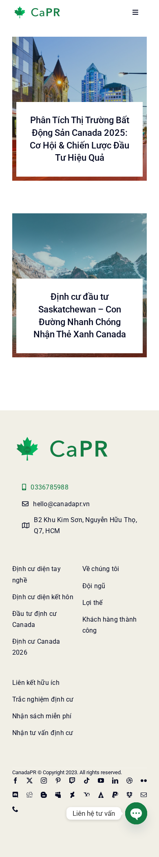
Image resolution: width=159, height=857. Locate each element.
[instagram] (44, 780)
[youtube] (101, 780)
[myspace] (58, 795)
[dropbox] (129, 795)
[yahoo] (87, 795)
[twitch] (72, 780)
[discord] (15, 795)
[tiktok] (87, 780)
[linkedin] (115, 780)
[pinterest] (58, 780)
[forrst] (101, 795)
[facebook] (15, 780)
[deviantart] (72, 795)
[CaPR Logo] (62, 438)
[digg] (29, 795)
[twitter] (29, 780)
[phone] (15, 809)
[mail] (144, 795)
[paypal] (115, 795)
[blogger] (44, 795)
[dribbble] (129, 780)
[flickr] (144, 780)
